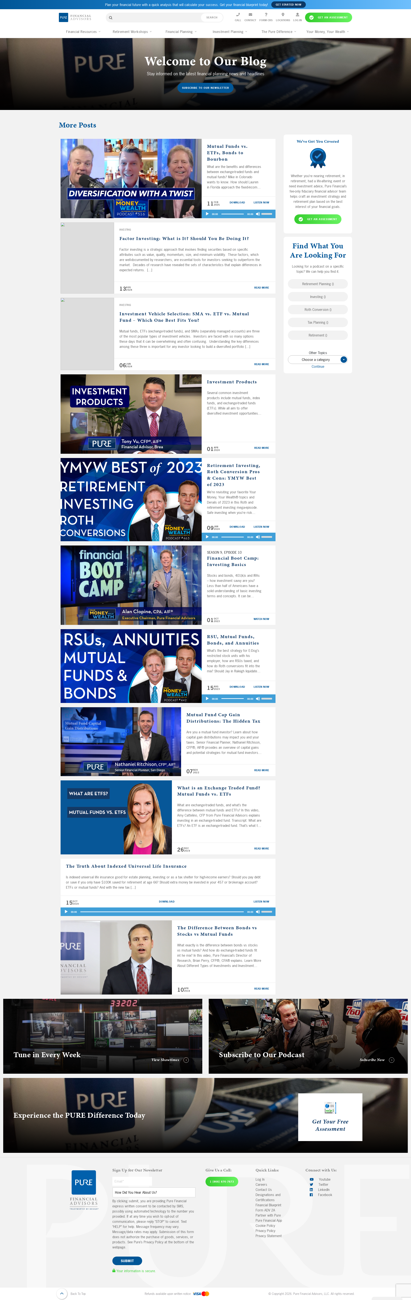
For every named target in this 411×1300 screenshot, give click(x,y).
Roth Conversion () (318, 309)
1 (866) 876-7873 (222, 1181)
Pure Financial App (269, 1220)
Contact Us (264, 1189)
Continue (318, 366)
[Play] (207, 214)
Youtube (324, 1179)
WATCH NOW (261, 619)
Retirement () (318, 335)
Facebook (324, 1194)
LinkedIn (323, 1189)
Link (6, 1001)
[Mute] (258, 214)
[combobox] (318, 360)
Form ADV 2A (265, 1210)
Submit (127, 1260)
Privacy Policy (265, 1230)
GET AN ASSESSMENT (322, 219)
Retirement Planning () (318, 284)
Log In (260, 1179)
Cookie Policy (265, 1225)
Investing (125, 229)
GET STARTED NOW (288, 4)
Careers (261, 1184)
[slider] (267, 213)
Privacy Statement (269, 1235)
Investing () (318, 297)
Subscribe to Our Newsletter (205, 88)
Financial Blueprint (268, 1205)
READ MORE (261, 287)
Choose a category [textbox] (323, 359)
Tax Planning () (318, 322)
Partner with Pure (268, 1215)
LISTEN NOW (261, 202)
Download (237, 202)
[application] (238, 214)
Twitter (322, 1184)
